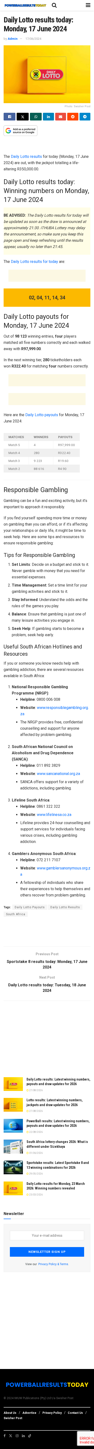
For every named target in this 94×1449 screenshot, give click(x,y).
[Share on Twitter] (22, 116)
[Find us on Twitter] (10, 1435)
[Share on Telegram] (85, 116)
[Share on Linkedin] (48, 116)
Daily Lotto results (27, 156)
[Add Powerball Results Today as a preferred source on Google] (20, 130)
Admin (13, 38)
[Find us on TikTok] (29, 1435)
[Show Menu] (88, 5)
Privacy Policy (52, 1413)
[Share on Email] (60, 116)
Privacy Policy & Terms (53, 1264)
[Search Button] (54, 5)
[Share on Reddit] (72, 116)
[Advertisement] (47, 146)
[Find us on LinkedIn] (23, 1435)
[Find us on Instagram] (17, 1435)
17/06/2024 (33, 38)
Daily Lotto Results (65, 907)
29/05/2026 (36, 1173)
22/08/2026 (36, 1132)
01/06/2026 (36, 1153)
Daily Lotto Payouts (30, 907)
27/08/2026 (36, 1090)
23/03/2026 (36, 1194)
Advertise (29, 1413)
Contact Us (75, 1413)
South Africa (15, 914)
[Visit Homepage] (25, 5)
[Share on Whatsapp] (36, 116)
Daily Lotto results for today (34, 261)
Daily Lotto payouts (41, 415)
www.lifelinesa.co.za (54, 814)
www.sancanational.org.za (58, 773)
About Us (10, 1413)
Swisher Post (13, 1418)
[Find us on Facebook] (5, 1435)
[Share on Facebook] (9, 116)
